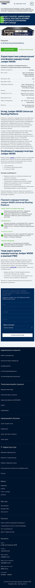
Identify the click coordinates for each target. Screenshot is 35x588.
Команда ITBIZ (5, 508)
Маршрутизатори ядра (7, 389)
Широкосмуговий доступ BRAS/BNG (11, 400)
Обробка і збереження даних (9, 463)
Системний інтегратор (7, 8)
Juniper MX (13, 267)
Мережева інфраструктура (8, 452)
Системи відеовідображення (9, 371)
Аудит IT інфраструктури (7, 532)
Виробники (17, 8)
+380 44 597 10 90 (5, 551)
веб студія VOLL (22, 584)
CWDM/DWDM (5, 410)
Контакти (3, 494)
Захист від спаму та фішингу (9, 434)
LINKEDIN (9, 574)
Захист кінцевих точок (7, 423)
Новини (3, 488)
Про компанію (4, 505)
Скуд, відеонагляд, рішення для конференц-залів (14, 468)
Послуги (3, 473)
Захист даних (4, 439)
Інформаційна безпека (10, 418)
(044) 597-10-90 (21, 3)
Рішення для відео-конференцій (9, 360)
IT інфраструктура (8, 447)
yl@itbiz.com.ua (4, 568)
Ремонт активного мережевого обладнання (13, 522)
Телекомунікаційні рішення (12, 384)
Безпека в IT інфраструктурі (8, 457)
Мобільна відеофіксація (7, 355)
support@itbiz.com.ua (6, 562)
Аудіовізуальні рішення (10, 350)
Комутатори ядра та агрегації (9, 394)
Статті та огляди (5, 491)
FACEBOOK (3, 574)
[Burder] (31, 3)
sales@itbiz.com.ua (5, 556)
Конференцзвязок (5, 366)
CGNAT (3, 405)
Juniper (22, 8)
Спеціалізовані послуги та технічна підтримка (13, 525)
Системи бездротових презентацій (10, 376)
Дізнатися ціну (9, 49)
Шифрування (4, 429)
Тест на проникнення (6, 529)
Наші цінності (4, 511)
